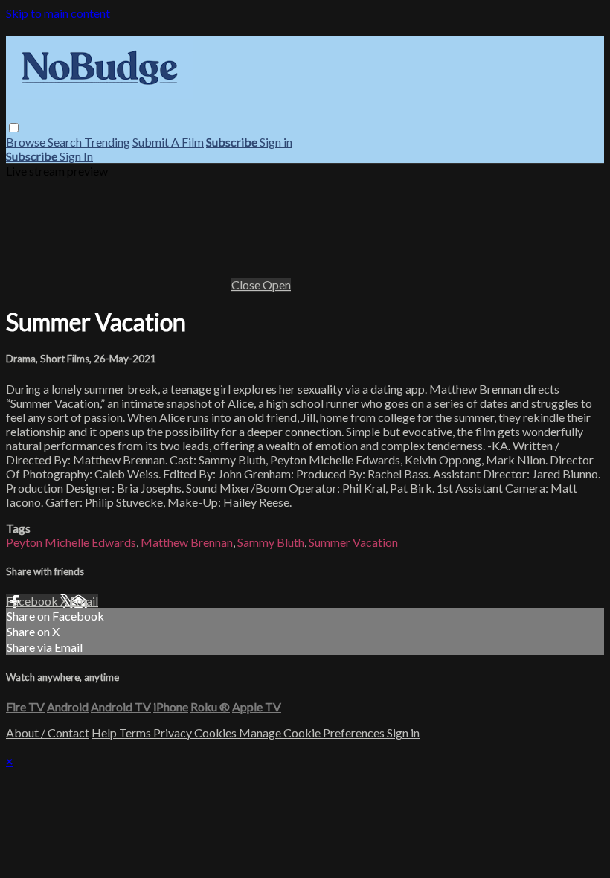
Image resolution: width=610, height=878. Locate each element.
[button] (14, 127)
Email (84, 601)
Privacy (173, 732)
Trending (107, 142)
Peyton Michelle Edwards (71, 542)
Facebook (33, 601)
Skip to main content (58, 13)
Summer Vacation (353, 542)
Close (247, 285)
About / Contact (47, 732)
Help (105, 732)
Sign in (276, 142)
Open (277, 285)
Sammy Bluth (270, 542)
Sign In (76, 156)
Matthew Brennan (187, 542)
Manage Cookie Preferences (313, 732)
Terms (136, 732)
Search (66, 142)
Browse (27, 142)
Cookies (216, 732)
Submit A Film (168, 142)
